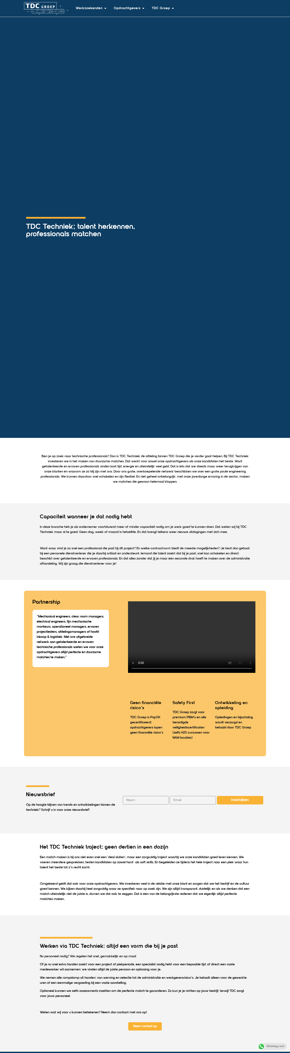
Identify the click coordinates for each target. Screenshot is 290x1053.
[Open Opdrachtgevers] (143, 8)
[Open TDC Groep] (173, 8)
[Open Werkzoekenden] (105, 8)
